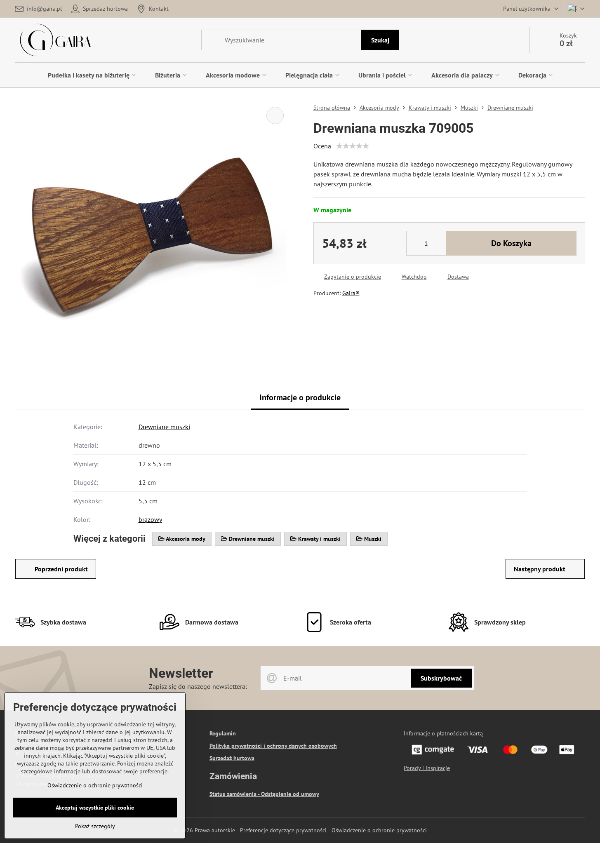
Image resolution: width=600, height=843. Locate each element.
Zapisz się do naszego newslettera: (198, 686)
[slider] (352, 146)
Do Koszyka (511, 243)
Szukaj (380, 40)
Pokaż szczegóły (95, 826)
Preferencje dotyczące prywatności (283, 830)
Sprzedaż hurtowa (231, 758)
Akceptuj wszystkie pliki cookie (95, 807)
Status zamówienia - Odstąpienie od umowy (264, 794)
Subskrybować (441, 678)
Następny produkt (539, 569)
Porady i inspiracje (427, 768)
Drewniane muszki (164, 427)
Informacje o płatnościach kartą (443, 733)
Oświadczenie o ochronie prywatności (379, 830)
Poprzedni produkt (61, 569)
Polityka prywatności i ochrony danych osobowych (273, 745)
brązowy (150, 519)
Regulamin (222, 733)
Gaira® (351, 293)
